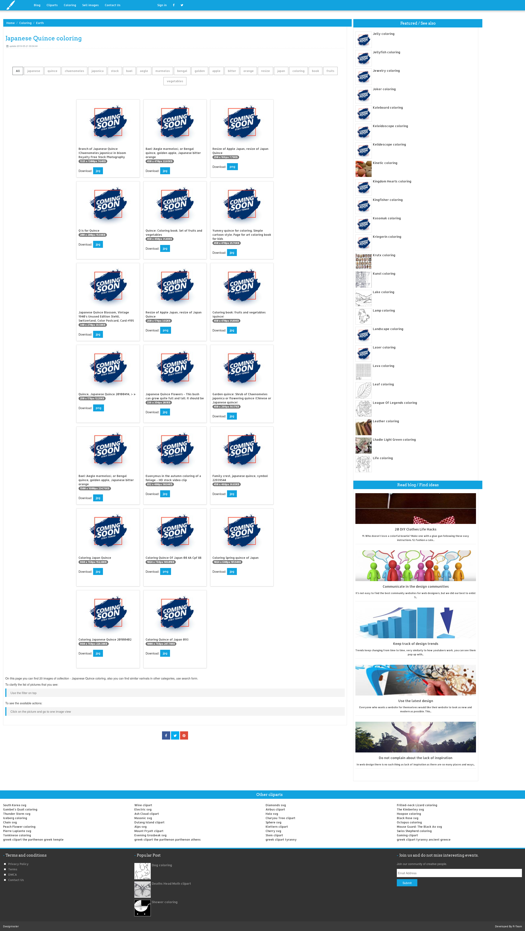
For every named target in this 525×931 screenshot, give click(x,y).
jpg (98, 170)
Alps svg (140, 826)
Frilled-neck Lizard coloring (417, 805)
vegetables (175, 81)
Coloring (70, 5)
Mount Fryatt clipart (148, 831)
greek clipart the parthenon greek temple (33, 839)
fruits (330, 71)
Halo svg (272, 813)
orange (248, 71)
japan (281, 71)
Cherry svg (273, 831)
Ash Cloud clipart (146, 813)
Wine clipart (143, 805)
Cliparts (52, 5)
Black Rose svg (407, 818)
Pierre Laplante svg (17, 831)
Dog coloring (162, 865)
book (315, 71)
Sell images (90, 5)
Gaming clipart (407, 835)
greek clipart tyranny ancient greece (424, 839)
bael (129, 71)
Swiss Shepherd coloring (414, 831)
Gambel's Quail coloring (20, 809)
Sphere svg (273, 822)
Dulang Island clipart (149, 822)
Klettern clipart (277, 826)
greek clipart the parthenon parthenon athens (167, 839)
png (232, 166)
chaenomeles (74, 71)
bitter (232, 71)
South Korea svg (14, 805)
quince (52, 71)
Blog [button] (37, 5)
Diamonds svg (276, 805)
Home (10, 23)
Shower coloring (165, 902)
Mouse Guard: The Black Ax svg (419, 826)
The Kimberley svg (410, 809)
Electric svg (143, 809)
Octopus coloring (409, 822)
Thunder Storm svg (16, 813)
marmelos (162, 71)
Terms (12, 869)
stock (115, 71)
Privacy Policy (18, 864)
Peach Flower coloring (19, 826)
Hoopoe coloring (409, 813)
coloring (298, 71)
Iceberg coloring (15, 818)
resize (265, 71)
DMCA (12, 874)
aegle (144, 71)
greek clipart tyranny (281, 839)
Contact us (16, 880)
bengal (182, 71)
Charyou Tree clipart (280, 818)
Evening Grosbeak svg (150, 835)
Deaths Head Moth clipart (171, 883)
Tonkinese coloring (17, 835)
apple (216, 71)
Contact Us (112, 5)
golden (200, 71)
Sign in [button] (162, 5)
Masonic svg (143, 818)
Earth (40, 23)
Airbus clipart (275, 809)
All (18, 71)
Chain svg (10, 822)
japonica (97, 71)
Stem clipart (274, 835)
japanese (33, 71)
